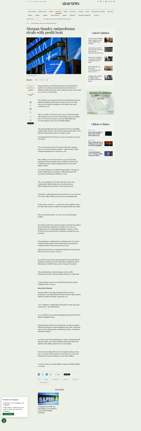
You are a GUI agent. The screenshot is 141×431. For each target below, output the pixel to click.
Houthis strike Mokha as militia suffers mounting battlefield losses (57, 19)
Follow (31, 123)
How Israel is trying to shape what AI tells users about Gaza (95, 133)
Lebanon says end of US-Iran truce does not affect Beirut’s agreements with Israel (95, 50)
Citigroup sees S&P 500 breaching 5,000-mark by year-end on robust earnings (47, 409)
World (51, 11)
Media (66, 11)
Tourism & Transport (84, 15)
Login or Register (8, 414)
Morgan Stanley (44, 382)
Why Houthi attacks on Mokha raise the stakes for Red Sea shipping (95, 143)
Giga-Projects (55, 15)
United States (56, 379)
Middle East (42, 11)
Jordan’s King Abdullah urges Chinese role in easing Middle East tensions (95, 41)
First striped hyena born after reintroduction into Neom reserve (94, 69)
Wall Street (75, 379)
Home (27, 23)
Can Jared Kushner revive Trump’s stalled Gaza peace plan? (95, 153)
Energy (37, 15)
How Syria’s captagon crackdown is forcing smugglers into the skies (95, 59)
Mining (65, 15)
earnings (66, 379)
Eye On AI (96, 15)
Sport (87, 11)
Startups (72, 15)
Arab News (30, 1)
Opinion (80, 11)
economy (46, 379)
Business (58, 11)
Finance (45, 15)
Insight (30, 15)
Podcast (110, 11)
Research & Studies (98, 11)
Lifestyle (73, 11)
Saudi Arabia (32, 11)
